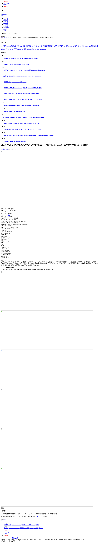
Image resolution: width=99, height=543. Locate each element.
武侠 (83, 46)
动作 (22, 46)
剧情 (17, 46)
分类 (4, 30)
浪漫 (86, 46)
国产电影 (5, 20)
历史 (29, 46)
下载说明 (5, 5)
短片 (2, 49)
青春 (35, 49)
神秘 (4, 49)
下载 (36, 516)
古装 (35, 46)
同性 (39, 46)
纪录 (10, 49)
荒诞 (22, 49)
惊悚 (68, 46)
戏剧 (71, 46)
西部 (25, 49)
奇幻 (47, 46)
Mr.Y (2, 149)
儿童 (9, 46)
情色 (64, 46)
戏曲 (73, 46)
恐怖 (57, 46)
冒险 (13, 46)
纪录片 (5, 29)
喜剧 (43, 46)
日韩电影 (5, 21)
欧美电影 (5, 18)
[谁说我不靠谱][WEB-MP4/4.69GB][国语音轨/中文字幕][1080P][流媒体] (21, 525)
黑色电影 (44, 49)
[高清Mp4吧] (4, 14)
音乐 (38, 49)
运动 (31, 49)
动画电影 (5, 23)
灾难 (88, 46)
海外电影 (5, 26)
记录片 (28, 49)
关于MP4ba (6, 3)
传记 (4, 46)
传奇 (1, 46)
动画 (26, 46)
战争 (76, 46)
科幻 (7, 49)
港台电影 (5, 24)
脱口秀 (20, 49)
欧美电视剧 (6, 27)
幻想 (54, 46)
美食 (18, 49)
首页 (2, 15)
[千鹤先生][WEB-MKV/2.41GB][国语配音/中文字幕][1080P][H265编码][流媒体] (23, 528)
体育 (7, 46)
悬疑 (61, 46)
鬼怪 (41, 49)
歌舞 (79, 46)
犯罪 (96, 46)
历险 (32, 46)
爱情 (92, 46)
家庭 (51, 46)
